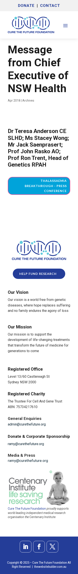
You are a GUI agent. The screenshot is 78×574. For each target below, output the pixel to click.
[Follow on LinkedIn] (25, 546)
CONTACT (50, 5)
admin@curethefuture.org (27, 424)
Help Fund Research (38, 273)
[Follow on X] (52, 546)
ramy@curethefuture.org (26, 444)
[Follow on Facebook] (39, 546)
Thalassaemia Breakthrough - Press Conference (46, 186)
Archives (28, 100)
